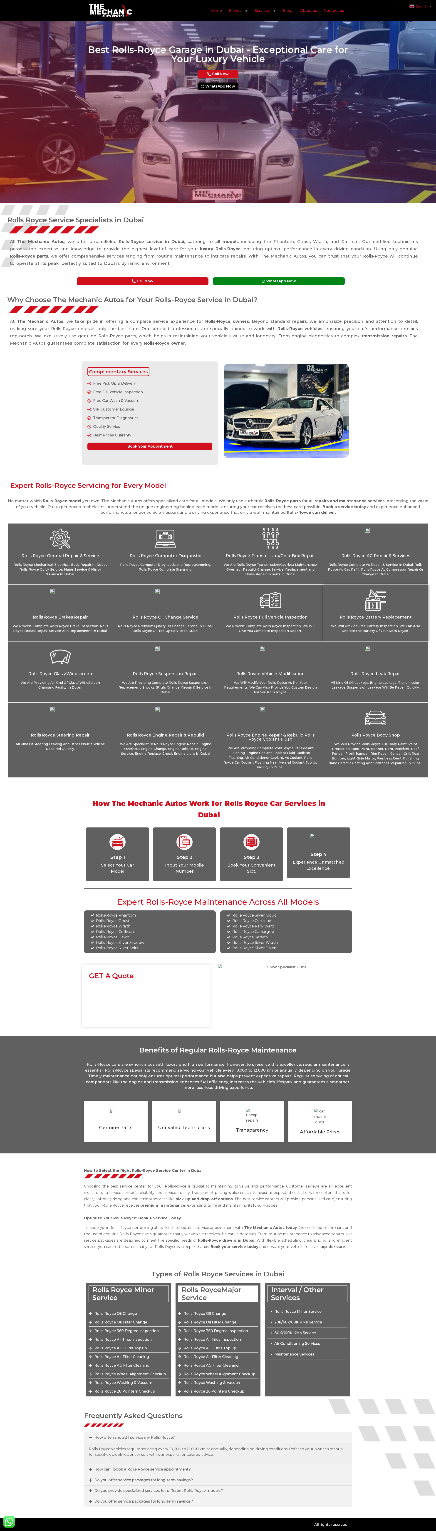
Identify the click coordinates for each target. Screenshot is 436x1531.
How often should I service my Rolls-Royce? (134, 1437)
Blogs (288, 10)
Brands (235, 10)
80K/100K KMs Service (295, 1333)
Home (216, 10)
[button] (307, 1311)
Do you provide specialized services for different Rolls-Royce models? (158, 1490)
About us (308, 10)
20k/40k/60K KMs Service (298, 1322)
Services (262, 10)
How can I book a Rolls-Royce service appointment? (142, 1469)
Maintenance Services (294, 1354)
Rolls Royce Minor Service (298, 1311)
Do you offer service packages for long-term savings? (143, 1480)
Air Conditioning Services (297, 1343)
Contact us (334, 10)
